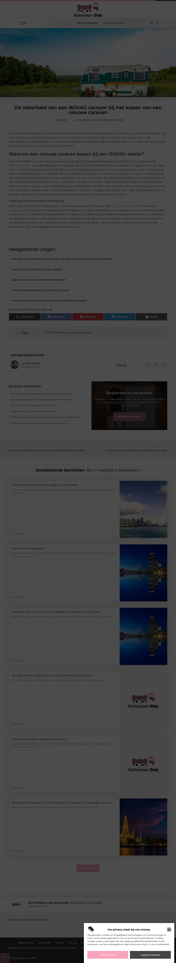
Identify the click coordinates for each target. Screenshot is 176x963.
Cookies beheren (150, 955)
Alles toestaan (108, 955)
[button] (169, 929)
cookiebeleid (162, 944)
